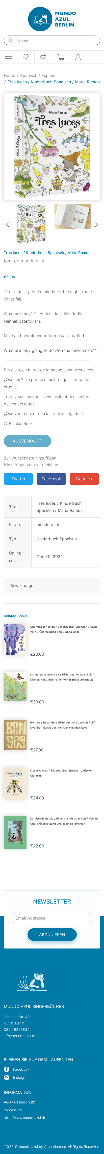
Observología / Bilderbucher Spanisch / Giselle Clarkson (61, 773)
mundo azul (32, 260)
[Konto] (78, 57)
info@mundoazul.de (20, 1036)
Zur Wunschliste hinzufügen (30, 458)
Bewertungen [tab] (23, 585)
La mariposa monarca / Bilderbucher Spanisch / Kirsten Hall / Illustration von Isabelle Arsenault (62, 677)
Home (9, 75)
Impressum (13, 1110)
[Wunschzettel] (26, 57)
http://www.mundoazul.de (25, 1117)
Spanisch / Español (38, 75)
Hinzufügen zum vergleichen (31, 464)
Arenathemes (55, 1146)
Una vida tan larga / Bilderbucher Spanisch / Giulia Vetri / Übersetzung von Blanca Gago (63, 629)
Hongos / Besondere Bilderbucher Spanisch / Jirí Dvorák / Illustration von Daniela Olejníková (62, 725)
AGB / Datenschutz (19, 1102)
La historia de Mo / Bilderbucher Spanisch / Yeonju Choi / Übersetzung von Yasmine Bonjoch (64, 821)
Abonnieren (52, 934)
